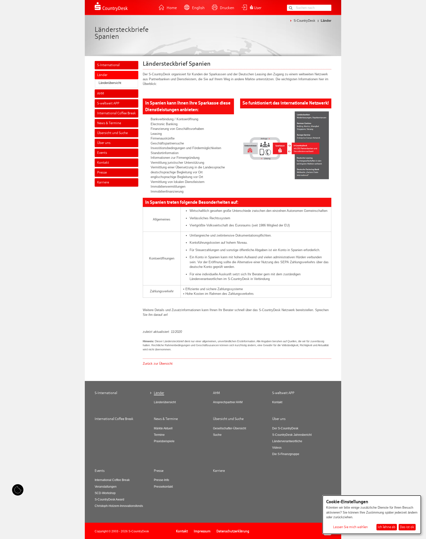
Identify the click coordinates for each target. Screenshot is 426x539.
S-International (108, 65)
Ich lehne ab (386, 527)
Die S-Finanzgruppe (285, 454)
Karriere (103, 182)
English (198, 8)
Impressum (202, 531)
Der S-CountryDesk (285, 428)
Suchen (290, 8)
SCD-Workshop (105, 493)
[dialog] (371, 514)
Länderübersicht (110, 83)
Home (172, 8)
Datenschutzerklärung (232, 531)
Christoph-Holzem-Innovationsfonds (119, 506)
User (258, 8)
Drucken (227, 8)
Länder (102, 75)
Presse (102, 172)
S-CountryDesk (304, 20)
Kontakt (103, 162)
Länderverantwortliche (287, 441)
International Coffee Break (116, 113)
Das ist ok (407, 527)
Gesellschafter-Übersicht (229, 428)
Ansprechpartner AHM (228, 402)
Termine (159, 435)
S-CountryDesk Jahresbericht (292, 435)
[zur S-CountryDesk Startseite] (111, 10)
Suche (217, 435)
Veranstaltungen (106, 486)
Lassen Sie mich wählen (350, 527)
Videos (277, 447)
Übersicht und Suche (112, 133)
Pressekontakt (163, 486)
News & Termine (109, 123)
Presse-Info (161, 480)
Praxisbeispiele (164, 441)
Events (102, 153)
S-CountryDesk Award (109, 499)
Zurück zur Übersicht (158, 363)
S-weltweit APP (108, 103)
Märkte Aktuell (163, 428)
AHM (100, 93)
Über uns (103, 143)
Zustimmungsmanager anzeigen (18, 490)
